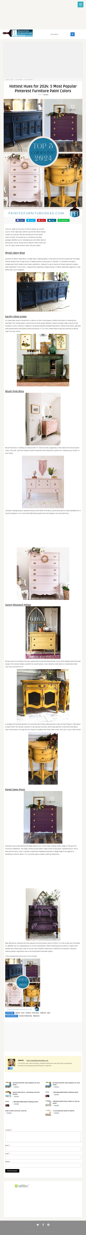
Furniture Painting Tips (25, 1016)
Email (7, 1153)
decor (23, 1013)
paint (48, 1013)
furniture (28, 1013)
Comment (8, 1130)
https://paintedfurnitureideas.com (37, 1060)
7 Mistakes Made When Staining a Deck (25, 1102)
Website (7, 1161)
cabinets (17, 1013)
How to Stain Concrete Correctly (16, 1111)
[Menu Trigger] (80, 4)
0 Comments (29, 79)
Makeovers (36, 1016)
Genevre (46, 94)
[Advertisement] (43, 14)
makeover (43, 1013)
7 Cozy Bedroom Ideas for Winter (63, 1111)
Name (7, 1145)
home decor (35, 1013)
